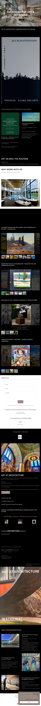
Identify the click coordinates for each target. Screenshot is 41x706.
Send (20, 399)
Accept (29, 702)
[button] (39, 3)
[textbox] (20, 382)
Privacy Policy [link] (24, 402)
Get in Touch (5, 489)
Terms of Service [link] (29, 402)
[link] (7, 3)
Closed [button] (21, 421)
